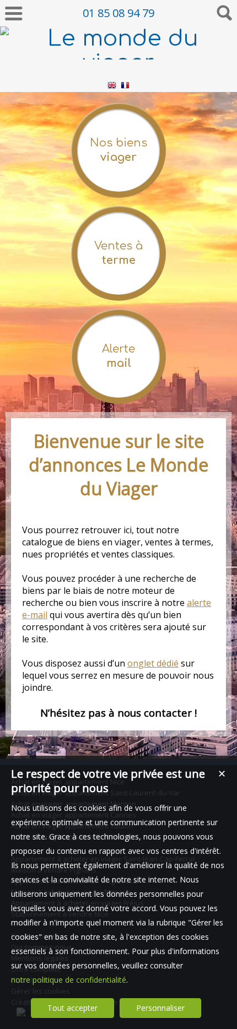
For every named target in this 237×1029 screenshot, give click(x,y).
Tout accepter (72, 1008)
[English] (111, 87)
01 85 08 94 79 (118, 13)
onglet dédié (153, 663)
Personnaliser (160, 1008)
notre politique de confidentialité (68, 979)
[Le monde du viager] (118, 63)
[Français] (125, 87)
